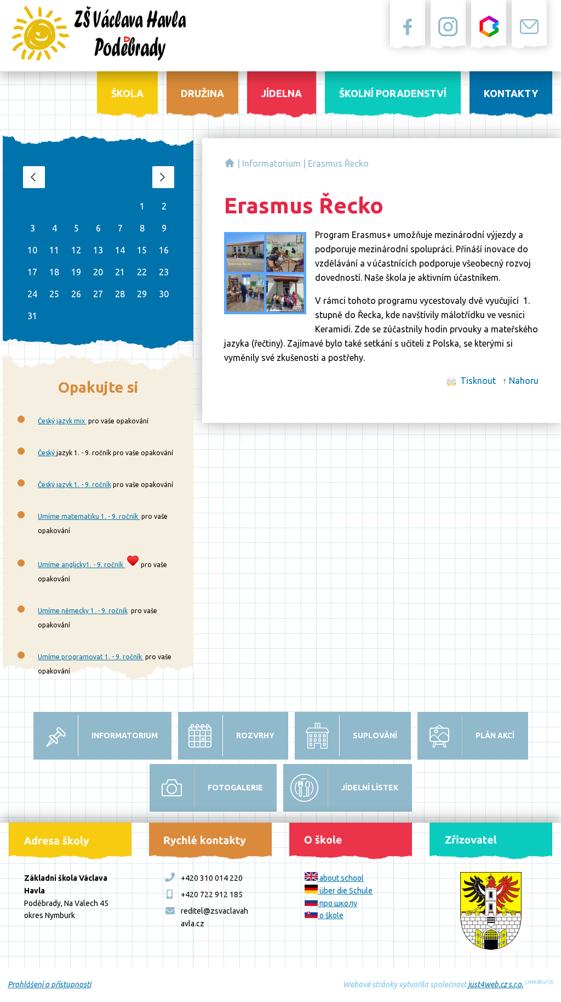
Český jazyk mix (62, 420)
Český (47, 452)
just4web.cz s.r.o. (495, 984)
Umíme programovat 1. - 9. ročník (91, 656)
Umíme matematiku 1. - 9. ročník (89, 516)
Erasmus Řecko (338, 163)
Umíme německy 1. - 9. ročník (83, 610)
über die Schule (345, 890)
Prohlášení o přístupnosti (49, 984)
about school (341, 878)
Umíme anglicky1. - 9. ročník (81, 564)
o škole (331, 915)
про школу (337, 903)
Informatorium (271, 163)
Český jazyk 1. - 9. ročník (74, 484)
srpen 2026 (98, 177)
